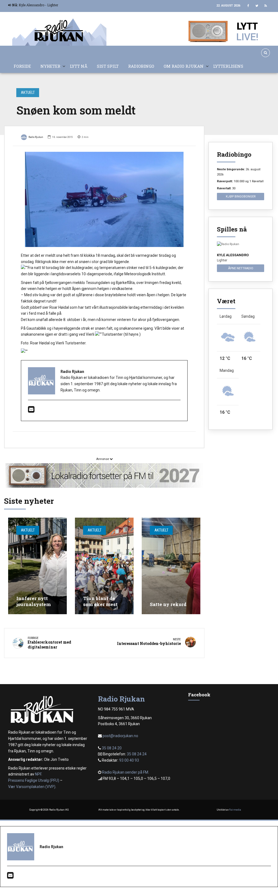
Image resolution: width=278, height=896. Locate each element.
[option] (104, 199)
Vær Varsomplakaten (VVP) (31, 786)
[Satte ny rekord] (171, 565)
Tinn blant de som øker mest (100, 601)
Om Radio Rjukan (184, 66)
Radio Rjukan (36, 136)
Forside (22, 66)
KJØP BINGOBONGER (240, 196)
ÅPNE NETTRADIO (240, 268)
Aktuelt (28, 92)
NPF (38, 774)
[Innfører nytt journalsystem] (37, 565)
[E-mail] (31, 411)
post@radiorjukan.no (120, 736)
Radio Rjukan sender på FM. (125, 772)
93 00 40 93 (129, 760)
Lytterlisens (228, 66)
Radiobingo (141, 66)
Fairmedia (235, 809)
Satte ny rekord (168, 604)
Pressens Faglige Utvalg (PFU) (33, 780)
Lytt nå (78, 66)
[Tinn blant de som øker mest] (104, 565)
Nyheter (50, 66)
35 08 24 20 (112, 748)
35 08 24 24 (137, 754)
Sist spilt (108, 66)
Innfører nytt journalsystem (33, 601)
